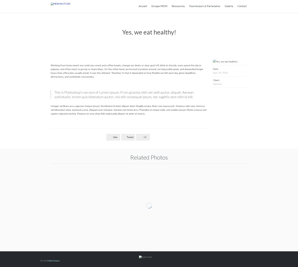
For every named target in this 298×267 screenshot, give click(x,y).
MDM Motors (54, 260)
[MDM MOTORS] (72, 4)
